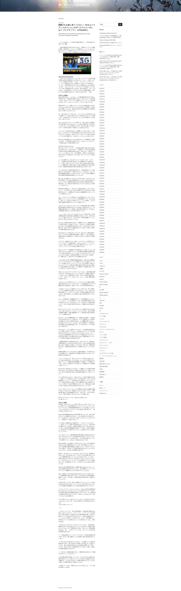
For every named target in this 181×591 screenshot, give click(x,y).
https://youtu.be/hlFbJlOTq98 (66, 76)
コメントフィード (103, 390)
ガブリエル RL (102, 326)
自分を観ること (102, 374)
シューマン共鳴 (102, 334)
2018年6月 (101, 252)
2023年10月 (102, 101)
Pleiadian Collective (103, 292)
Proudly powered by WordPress (65, 587)
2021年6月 (101, 175)
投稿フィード (102, 388)
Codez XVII (101, 276)
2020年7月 (101, 204)
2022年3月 (101, 151)
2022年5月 (101, 146)
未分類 (100, 369)
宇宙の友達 (101, 361)
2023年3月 (101, 120)
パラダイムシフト (103, 348)
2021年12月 (102, 159)
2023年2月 (101, 122)
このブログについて (103, 313)
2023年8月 (101, 107)
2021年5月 (101, 178)
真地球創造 (101, 371)
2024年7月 (101, 88)
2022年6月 (101, 143)
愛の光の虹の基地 (103, 366)
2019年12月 (102, 223)
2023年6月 (101, 112)
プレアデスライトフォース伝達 (106, 353)
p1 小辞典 (101, 289)
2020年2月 (101, 218)
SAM (100, 303)
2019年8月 (101, 233)
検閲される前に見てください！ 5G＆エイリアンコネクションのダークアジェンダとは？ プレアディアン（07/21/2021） (76, 27)
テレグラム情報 (102, 337)
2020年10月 (102, 196)
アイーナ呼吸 (102, 316)
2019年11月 (102, 225)
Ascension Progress (103, 273)
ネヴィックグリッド (103, 345)
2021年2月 (101, 186)
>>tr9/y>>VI (102, 266)
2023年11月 (102, 99)
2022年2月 (101, 154)
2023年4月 (101, 117)
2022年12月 (102, 128)
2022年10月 (102, 133)
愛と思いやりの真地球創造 (74, 5)
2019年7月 (101, 236)
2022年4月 (101, 149)
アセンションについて (104, 321)
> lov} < (101, 260)
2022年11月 (102, 130)
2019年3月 (101, 247)
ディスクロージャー (103, 340)
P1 (100, 287)
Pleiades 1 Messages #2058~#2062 (107, 40)
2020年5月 (101, 210)
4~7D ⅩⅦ (101, 271)
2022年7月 (101, 141)
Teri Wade (101, 305)
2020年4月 (101, 212)
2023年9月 (101, 104)
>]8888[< (101, 268)
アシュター (101, 318)
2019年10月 (102, 228)
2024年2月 (101, 91)
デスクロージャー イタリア (105, 342)
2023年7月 (101, 109)
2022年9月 (101, 136)
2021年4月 (101, 181)
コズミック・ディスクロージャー (106, 329)
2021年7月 (101, 173)
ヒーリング (101, 350)
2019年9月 (101, 231)
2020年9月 (101, 199)
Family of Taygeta (103, 281)
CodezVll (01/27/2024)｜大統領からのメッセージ (110, 42)
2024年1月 (101, 93)
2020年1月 (101, 220)
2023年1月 (101, 125)
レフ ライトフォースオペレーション (107, 355)
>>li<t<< (101, 263)
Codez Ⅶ (101, 279)
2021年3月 (101, 183)
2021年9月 (101, 167)
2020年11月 (102, 194)
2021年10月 (102, 165)
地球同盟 (101, 358)
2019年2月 (101, 249)
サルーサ (101, 332)
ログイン (101, 385)
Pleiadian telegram (103, 295)
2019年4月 (101, 244)
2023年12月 (102, 96)
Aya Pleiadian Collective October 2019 (108, 33)
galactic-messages (103, 284)
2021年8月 (101, 170)
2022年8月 (101, 138)
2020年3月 (101, 215)
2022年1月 (101, 157)
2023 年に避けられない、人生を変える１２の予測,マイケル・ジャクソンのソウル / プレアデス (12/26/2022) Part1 (110, 73)
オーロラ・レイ (102, 324)
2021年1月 (101, 188)
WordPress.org (102, 393)
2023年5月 (101, 114)
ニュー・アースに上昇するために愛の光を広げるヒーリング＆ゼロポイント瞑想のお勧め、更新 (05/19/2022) (110, 57)
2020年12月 (102, 191)
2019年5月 (101, 241)
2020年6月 (101, 207)
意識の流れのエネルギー (104, 363)
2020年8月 (101, 202)
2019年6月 (101, 239)
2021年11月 (102, 162)
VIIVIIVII (101, 308)
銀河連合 (101, 377)
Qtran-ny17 (102, 300)
